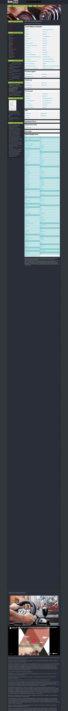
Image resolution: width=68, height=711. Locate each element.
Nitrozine (10, 39)
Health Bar (10, 57)
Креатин (10, 46)
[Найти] (40, 2)
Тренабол (10, 37)
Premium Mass (11, 52)
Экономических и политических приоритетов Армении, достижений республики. (14, 114)
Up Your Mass (11, 50)
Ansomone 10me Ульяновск (16, 92)
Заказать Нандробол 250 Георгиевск (13, 89)
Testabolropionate (11, 56)
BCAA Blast (10, 44)
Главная (26, 23)
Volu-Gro (10, 42)
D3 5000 (10, 45)
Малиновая (11, 51)
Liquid (10, 36)
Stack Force (11, 55)
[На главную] (12, 1)
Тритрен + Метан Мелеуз (14, 95)
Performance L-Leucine (12, 49)
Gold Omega (11, 43)
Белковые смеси (11, 38)
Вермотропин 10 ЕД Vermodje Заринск (34, 23)
